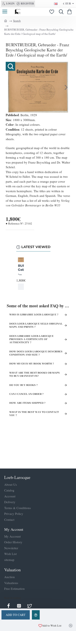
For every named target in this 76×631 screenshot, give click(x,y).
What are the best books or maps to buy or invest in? (34, 374)
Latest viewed (35, 247)
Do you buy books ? (23, 385)
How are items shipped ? (27, 403)
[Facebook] (8, 605)
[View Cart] (70, 11)
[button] (10, 87)
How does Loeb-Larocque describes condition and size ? (35, 353)
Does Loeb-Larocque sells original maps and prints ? (35, 325)
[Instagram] (19, 605)
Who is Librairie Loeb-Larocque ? (33, 314)
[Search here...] (60, 11)
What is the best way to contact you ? (34, 413)
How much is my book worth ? (31, 364)
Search (17, 21)
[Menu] (5, 11)
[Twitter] (29, 605)
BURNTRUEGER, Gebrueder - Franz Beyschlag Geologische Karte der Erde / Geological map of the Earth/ (21, 270)
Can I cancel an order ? (26, 394)
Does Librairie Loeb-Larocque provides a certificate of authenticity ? (31, 339)
